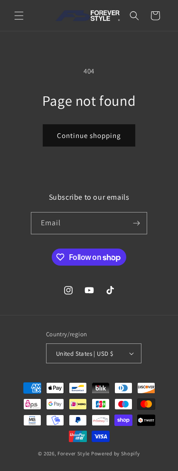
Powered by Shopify (115, 453)
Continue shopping (89, 135)
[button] (19, 15)
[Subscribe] (136, 223)
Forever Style (73, 453)
